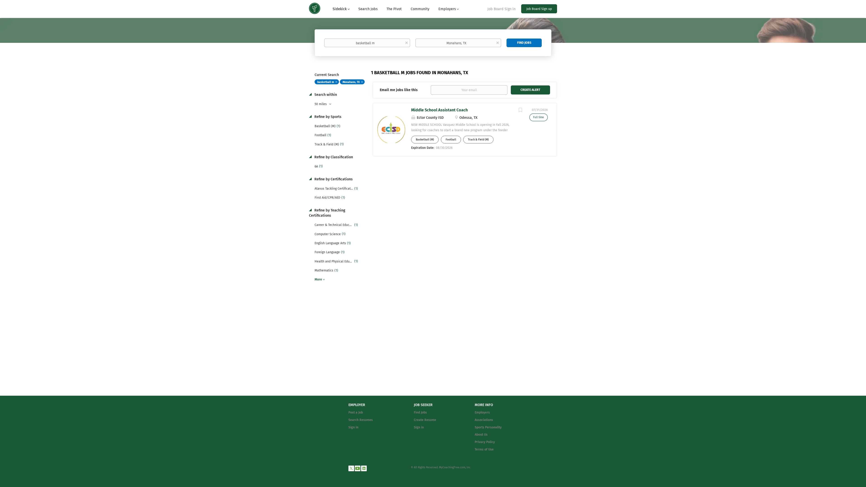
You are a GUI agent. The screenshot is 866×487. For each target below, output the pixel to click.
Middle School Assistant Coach (439, 110)
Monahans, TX (351, 82)
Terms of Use (484, 449)
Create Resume (425, 420)
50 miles (321, 104)
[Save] (520, 111)
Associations (484, 420)
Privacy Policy (485, 442)
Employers (482, 412)
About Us (481, 434)
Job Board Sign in (501, 9)
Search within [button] (325, 94)
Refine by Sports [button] (327, 117)
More (318, 279)
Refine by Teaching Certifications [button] (327, 213)
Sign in (353, 427)
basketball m (325, 82)
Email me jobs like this (399, 90)
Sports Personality (488, 427)
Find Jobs (524, 43)
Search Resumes (360, 420)
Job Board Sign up (539, 9)
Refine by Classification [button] (333, 157)
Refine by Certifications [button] (333, 179)
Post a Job (355, 412)
